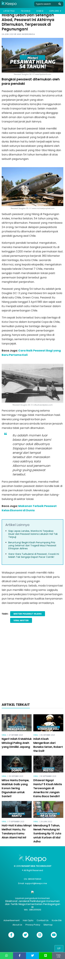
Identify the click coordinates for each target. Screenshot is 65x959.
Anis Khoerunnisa (26, 34)
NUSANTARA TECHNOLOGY (36, 866)
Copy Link (58, 956)
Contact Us (42, 920)
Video (39, 11)
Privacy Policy (33, 924)
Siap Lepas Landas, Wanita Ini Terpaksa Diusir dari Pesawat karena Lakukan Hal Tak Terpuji (33, 534)
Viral (4, 735)
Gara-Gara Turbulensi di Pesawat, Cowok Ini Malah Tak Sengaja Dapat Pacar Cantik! (33, 555)
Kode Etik (57, 920)
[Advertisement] (32, 663)
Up (59, 948)
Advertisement (12, 920)
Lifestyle (9, 11)
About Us (17, 924)
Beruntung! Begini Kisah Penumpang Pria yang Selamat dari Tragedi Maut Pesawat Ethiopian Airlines (32, 545)
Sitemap (48, 924)
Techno (25, 11)
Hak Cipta (28, 920)
